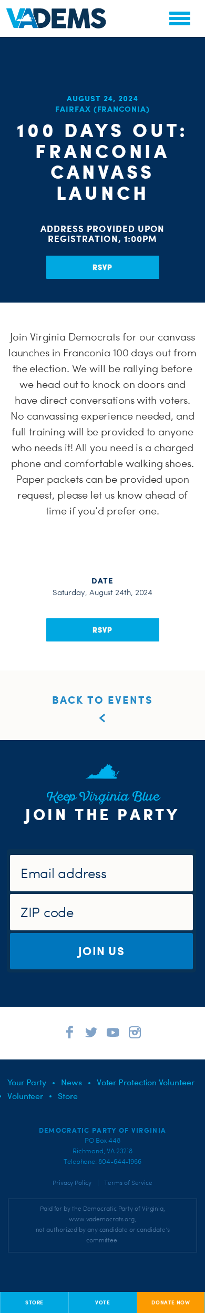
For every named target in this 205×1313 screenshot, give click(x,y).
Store (68, 1096)
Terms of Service (128, 1182)
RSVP (102, 266)
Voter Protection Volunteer (145, 1082)
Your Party (26, 1082)
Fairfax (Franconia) (102, 109)
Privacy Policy (72, 1182)
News (71, 1082)
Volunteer (25, 1096)
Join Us (101, 951)
